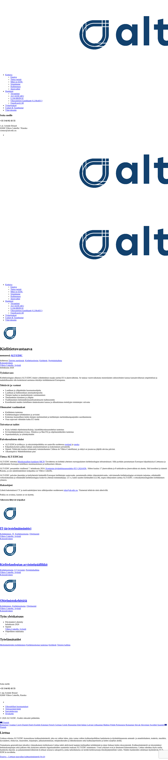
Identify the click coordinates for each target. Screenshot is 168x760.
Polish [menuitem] (113, 725)
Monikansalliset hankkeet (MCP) (31, 462)
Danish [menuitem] (25, 725)
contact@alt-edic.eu (8, 697)
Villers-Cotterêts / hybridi (10, 365)
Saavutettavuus (11, 711)
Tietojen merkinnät (16, 360)
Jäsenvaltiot (15, 89)
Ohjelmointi (34, 534)
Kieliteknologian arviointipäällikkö (24, 564)
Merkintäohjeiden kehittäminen (13, 645)
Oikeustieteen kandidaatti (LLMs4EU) (26, 101)
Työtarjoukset (11, 105)
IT (13, 534)
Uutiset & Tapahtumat (14, 108)
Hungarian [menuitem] (72, 725)
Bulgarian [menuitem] (4, 725)
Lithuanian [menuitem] (98, 725)
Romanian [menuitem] (130, 725)
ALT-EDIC (17, 355)
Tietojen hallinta (63, 645)
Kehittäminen (5, 534)
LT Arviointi (19, 570)
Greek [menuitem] (65, 725)
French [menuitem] (52, 725)
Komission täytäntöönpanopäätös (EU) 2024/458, (66, 468)
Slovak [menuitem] (138, 725)
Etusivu (13, 77)
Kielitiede (43, 360)
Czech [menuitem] (19, 725)
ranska (76, 444)
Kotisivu (8, 75)
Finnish (5, 722)
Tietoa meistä (15, 79)
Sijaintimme (15, 84)
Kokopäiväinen (6, 363)
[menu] (84, 725)
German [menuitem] (58, 725)
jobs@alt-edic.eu (71, 490)
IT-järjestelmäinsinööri (15, 528)
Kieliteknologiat (31, 360)
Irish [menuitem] (79, 725)
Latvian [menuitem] (90, 725)
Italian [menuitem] (84, 725)
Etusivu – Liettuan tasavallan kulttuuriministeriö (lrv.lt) (22, 757)
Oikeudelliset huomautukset (16, 706)
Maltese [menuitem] (106, 725)
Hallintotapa (15, 86)
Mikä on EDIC (16, 82)
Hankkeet (9, 91)
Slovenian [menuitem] (145, 725)
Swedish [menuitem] (153, 725)
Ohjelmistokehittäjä (13, 600)
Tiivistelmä (15, 94)
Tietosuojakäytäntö (13, 709)
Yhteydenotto (11, 110)
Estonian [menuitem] (45, 725)
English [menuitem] (37, 725)
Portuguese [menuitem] (121, 725)
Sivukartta (9, 713)
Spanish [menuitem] (160, 725)
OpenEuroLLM (17, 103)
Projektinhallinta (55, 360)
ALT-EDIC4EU (17, 96)
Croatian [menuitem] (12, 725)
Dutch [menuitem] (31, 725)
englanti (68, 444)
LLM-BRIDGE (17, 98)
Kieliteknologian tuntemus (37, 645)
